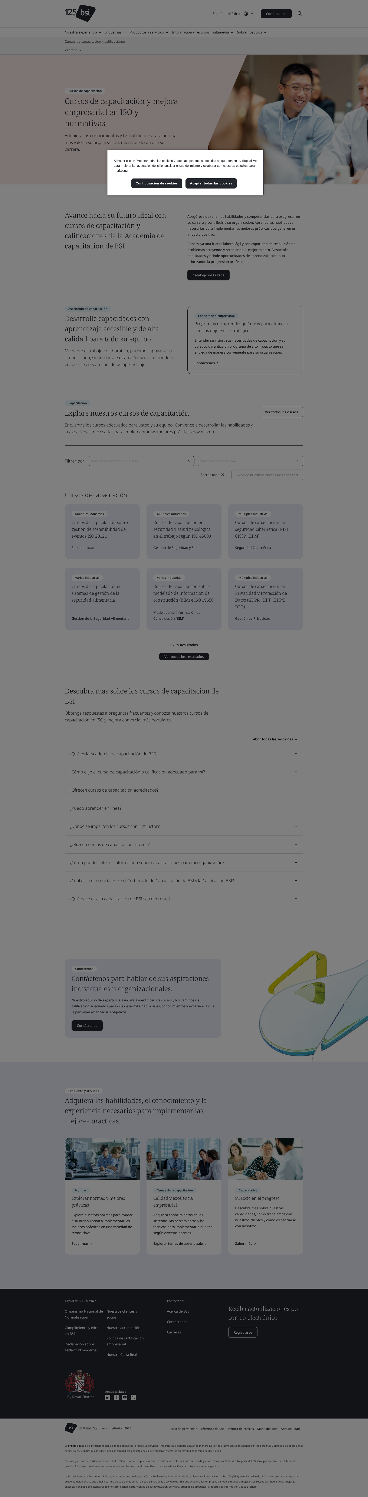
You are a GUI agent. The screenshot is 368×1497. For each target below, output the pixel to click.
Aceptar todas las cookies (211, 183)
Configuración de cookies (157, 183)
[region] (185, 172)
